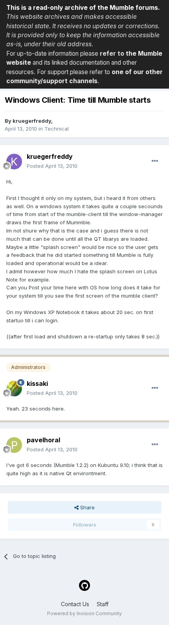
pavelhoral (43, 440)
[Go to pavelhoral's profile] (14, 445)
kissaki (37, 383)
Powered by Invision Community (84, 613)
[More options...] (155, 161)
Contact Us (75, 604)
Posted (52, 166)
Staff (102, 604)
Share (87, 507)
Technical (56, 128)
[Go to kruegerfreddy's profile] (14, 161)
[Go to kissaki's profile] (14, 388)
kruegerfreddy (32, 121)
